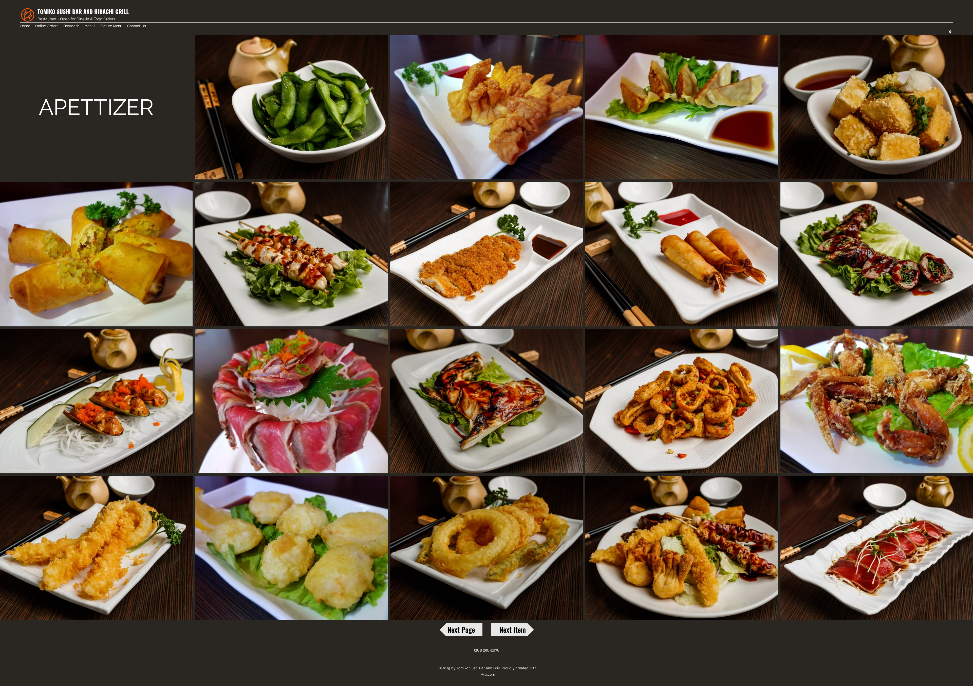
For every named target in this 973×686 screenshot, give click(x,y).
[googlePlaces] (950, 32)
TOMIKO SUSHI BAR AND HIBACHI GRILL (83, 11)
